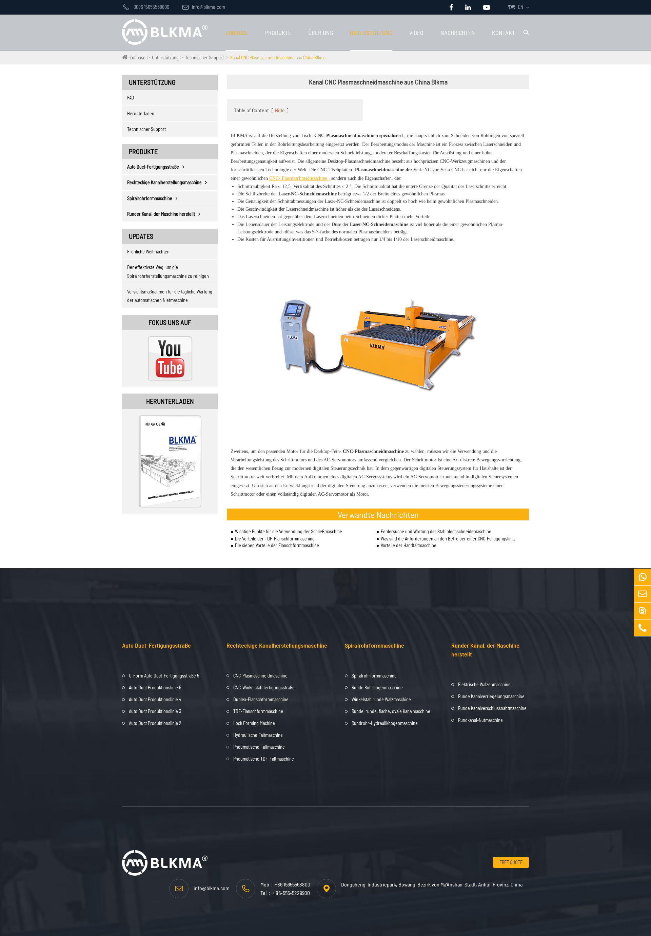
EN (520, 7)
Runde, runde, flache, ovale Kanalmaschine (391, 711)
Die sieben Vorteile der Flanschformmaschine (277, 545)
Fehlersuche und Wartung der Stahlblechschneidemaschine (436, 531)
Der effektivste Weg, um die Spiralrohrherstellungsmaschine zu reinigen (168, 271)
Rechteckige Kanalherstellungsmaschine (164, 182)
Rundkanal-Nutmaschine (480, 720)
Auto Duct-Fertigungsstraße (153, 167)
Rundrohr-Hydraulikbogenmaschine (385, 723)
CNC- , (299, 178)
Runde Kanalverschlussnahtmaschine (492, 708)
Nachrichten (457, 32)
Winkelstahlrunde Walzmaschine (381, 699)
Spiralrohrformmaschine (149, 198)
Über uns (320, 32)
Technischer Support (204, 57)
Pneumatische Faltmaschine (259, 747)
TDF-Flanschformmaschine (258, 711)
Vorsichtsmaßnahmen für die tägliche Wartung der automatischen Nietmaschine (169, 296)
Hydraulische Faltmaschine (258, 735)
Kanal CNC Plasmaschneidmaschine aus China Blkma (278, 57)
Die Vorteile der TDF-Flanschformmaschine (275, 538)
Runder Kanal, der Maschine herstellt (161, 214)
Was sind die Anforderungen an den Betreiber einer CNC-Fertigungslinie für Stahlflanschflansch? (448, 538)
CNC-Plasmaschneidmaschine (260, 676)
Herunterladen (140, 113)
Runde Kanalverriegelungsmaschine (491, 696)
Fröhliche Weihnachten (148, 251)
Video (416, 32)
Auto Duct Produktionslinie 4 (155, 699)
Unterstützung (371, 32)
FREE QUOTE (510, 862)
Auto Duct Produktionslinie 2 (155, 723)
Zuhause (236, 32)
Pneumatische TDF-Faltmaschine (263, 759)
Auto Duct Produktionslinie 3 (155, 711)
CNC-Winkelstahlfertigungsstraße (264, 687)
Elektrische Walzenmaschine (484, 684)
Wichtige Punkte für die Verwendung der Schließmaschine (288, 531)
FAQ (130, 97)
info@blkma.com (203, 7)
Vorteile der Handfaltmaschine (408, 545)
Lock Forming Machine (254, 723)
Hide (280, 110)
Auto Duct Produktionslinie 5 (155, 687)
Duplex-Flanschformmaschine (261, 699)
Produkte (278, 32)
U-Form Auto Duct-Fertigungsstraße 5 (164, 676)
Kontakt (503, 32)
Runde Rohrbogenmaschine (377, 687)
